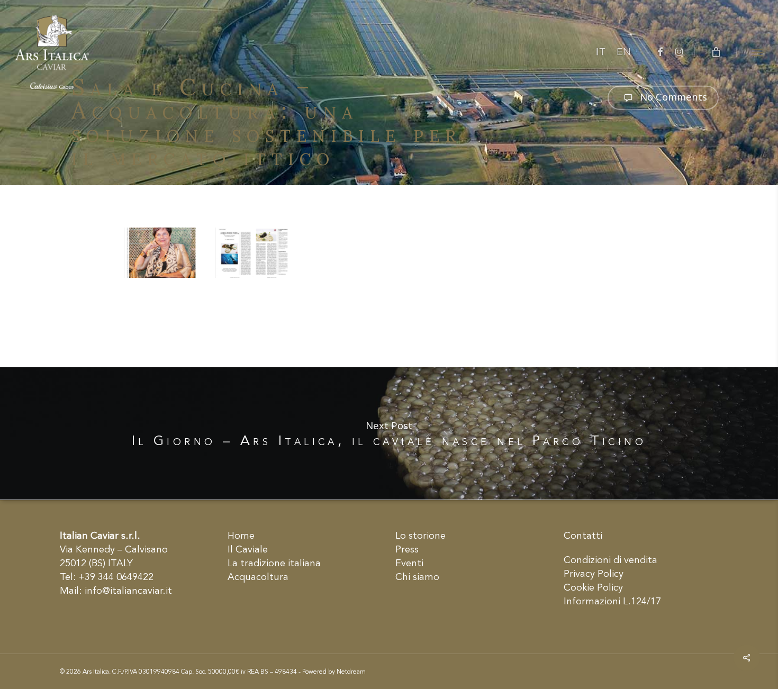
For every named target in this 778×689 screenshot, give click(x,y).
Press (407, 550)
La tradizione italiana (274, 563)
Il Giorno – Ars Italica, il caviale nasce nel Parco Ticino (389, 433)
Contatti (583, 536)
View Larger (165, 245)
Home (241, 536)
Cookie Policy (593, 588)
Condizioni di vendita (610, 560)
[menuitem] (601, 52)
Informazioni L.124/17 (612, 601)
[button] (757, 52)
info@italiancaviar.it (128, 591)
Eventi (409, 563)
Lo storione (420, 536)
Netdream (351, 672)
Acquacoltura (258, 577)
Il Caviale (248, 550)
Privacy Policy (593, 574)
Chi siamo (417, 577)
